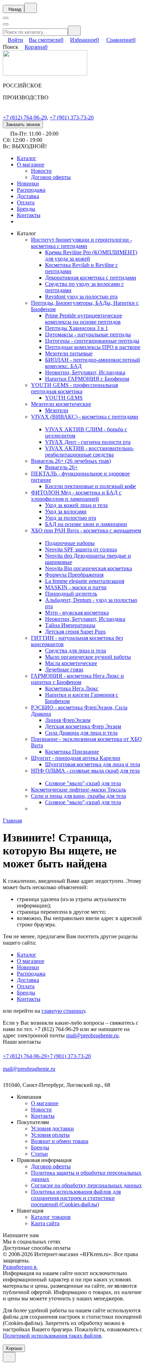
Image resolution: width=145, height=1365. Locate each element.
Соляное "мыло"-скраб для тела (83, 783)
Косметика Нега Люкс (72, 688)
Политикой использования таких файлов (52, 1336)
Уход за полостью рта (70, 518)
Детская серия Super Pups (75, 632)
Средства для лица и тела (75, 651)
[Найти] (74, 31)
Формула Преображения (74, 575)
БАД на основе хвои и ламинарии (86, 524)
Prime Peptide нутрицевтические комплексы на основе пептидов (83, 319)
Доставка (28, 196)
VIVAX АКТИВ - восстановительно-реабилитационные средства (89, 451)
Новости (41, 171)
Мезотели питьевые (69, 353)
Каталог (26, 158)
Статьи (39, 1154)
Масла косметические (71, 663)
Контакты (28, 215)
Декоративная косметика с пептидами (90, 278)
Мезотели (56, 410)
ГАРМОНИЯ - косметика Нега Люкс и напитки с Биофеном (77, 679)
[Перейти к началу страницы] (9, 1357)
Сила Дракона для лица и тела (81, 733)
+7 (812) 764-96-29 (25, 117)
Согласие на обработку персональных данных (86, 1185)
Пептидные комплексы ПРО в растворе (92, 347)
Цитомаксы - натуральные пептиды (88, 334)
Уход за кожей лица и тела (76, 505)
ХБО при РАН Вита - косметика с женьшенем (86, 530)
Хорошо (14, 1348)
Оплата (25, 202)
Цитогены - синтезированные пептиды (92, 341)
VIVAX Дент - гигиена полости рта (88, 442)
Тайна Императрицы (70, 625)
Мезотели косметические (61, 404)
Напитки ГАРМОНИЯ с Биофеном (87, 379)
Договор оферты (51, 177)
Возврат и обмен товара (59, 1141)
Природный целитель (71, 594)
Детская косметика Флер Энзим (83, 726)
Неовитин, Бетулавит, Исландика (85, 372)
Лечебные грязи (64, 669)
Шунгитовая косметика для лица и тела (92, 764)
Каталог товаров (51, 1217)
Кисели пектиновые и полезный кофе (90, 486)
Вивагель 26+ (61, 467)
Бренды (26, 209)
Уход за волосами (66, 511)
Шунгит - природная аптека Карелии (75, 758)
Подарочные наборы (70, 543)
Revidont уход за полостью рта (81, 297)
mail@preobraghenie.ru (92, 1035)
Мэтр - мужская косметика (77, 613)
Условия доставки (52, 1128)
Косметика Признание (72, 752)
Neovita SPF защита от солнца (81, 549)
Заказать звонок (23, 124)
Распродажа (31, 190)
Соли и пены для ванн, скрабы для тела (78, 796)
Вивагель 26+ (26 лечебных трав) (71, 461)
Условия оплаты (50, 1135)
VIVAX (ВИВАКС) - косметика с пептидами (84, 417)
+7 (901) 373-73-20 (72, 117)
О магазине (30, 165)
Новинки (28, 183)
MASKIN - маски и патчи (76, 587)
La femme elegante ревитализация (84, 581)
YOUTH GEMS (64, 398)
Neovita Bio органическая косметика (88, 568)
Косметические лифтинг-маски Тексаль (78, 790)
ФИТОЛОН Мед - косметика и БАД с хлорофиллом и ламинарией (76, 496)
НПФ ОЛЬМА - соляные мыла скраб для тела (85, 771)
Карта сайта (45, 1223)
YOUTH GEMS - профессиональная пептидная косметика (74, 388)
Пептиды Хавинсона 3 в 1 (76, 328)
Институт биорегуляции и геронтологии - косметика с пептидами (81, 243)
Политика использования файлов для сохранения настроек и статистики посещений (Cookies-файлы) (76, 1198)
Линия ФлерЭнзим (67, 720)
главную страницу (63, 1011)
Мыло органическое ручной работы (88, 657)
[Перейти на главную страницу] (45, 74)
